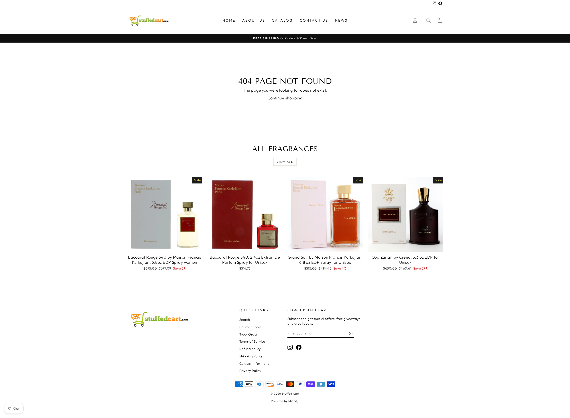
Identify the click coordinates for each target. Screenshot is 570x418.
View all (285, 161)
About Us (253, 20)
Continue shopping (285, 98)
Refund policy (250, 349)
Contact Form (250, 327)
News (341, 20)
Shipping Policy (251, 356)
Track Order (248, 334)
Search (244, 319)
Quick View (164, 247)
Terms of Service (252, 341)
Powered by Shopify (285, 401)
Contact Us (314, 20)
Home (229, 20)
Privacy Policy (250, 371)
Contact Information (255, 363)
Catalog (282, 20)
